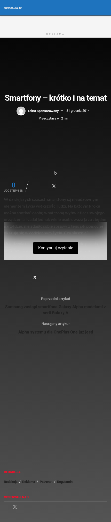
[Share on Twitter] (54, 186)
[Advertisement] (55, 22)
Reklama (28, 482)
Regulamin (65, 482)
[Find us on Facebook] (5, 507)
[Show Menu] (95, 7)
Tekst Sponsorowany (43, 111)
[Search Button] (105, 7)
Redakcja (11, 482)
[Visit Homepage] (13, 8)
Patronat (46, 482)
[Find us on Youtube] (24, 507)
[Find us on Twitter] (15, 507)
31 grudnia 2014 (78, 111)
